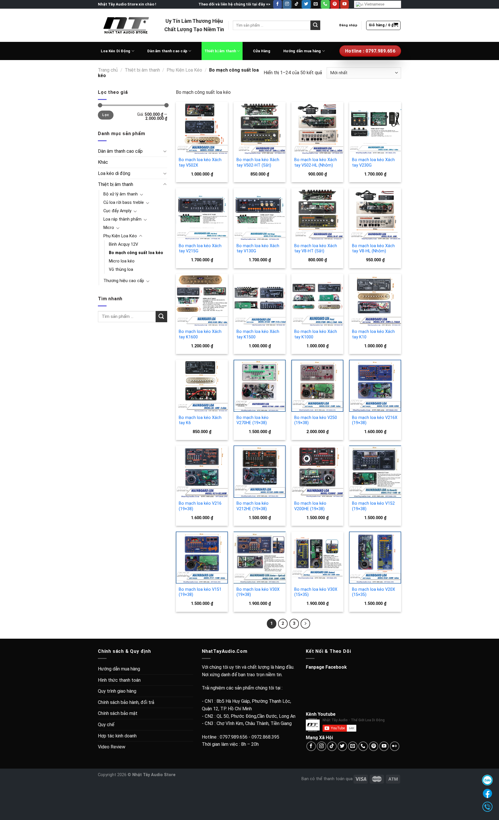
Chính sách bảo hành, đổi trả (126, 702)
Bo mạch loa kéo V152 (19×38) (373, 506)
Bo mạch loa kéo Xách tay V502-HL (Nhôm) (315, 162)
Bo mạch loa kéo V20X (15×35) (373, 592)
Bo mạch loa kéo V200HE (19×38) (310, 506)
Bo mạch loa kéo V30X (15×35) (315, 592)
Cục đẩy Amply (117, 210)
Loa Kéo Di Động (116, 51)
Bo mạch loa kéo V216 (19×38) (200, 506)
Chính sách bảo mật (117, 713)
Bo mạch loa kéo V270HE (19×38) (253, 420)
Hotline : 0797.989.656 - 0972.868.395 (240, 737)
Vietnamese (373, 4)
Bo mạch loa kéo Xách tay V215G (200, 248)
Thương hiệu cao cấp (123, 280)
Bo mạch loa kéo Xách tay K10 (373, 334)
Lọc (105, 115)
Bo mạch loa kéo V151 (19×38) (200, 592)
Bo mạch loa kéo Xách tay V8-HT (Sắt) (315, 248)
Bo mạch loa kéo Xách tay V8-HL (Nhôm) (373, 248)
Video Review (111, 747)
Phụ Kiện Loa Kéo (184, 70)
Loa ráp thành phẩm (122, 219)
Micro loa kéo (122, 261)
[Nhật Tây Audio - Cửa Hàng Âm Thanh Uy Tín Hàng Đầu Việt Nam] (127, 25)
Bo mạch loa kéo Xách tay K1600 (200, 334)
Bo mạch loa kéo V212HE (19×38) (253, 506)
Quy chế (106, 724)
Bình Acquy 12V (123, 244)
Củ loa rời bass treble (123, 202)
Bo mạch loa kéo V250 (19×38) (315, 420)
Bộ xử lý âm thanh (120, 194)
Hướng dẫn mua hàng (302, 51)
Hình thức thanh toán (119, 680)
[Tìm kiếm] (315, 25)
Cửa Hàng (261, 51)
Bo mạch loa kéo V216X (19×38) (374, 420)
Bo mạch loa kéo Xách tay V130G (258, 248)
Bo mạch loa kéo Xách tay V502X (200, 162)
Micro (108, 227)
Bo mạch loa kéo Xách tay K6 (200, 420)
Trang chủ (108, 70)
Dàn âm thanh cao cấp (167, 51)
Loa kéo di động (114, 173)
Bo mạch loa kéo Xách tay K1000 (315, 334)
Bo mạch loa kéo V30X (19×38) (258, 592)
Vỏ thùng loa (121, 269)
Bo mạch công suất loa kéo (136, 252)
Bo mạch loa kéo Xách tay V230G (373, 162)
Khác (103, 162)
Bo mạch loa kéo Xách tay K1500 (258, 334)
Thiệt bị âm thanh (142, 70)
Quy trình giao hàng (117, 691)
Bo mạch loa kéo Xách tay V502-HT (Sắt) (258, 162)
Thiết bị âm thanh (220, 51)
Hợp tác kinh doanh (117, 736)
